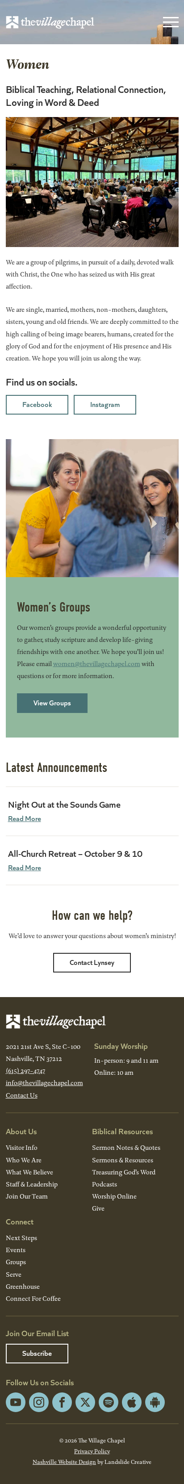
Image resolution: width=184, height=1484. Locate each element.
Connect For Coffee (33, 1298)
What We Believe (29, 1172)
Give (98, 1208)
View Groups (52, 702)
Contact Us (22, 1095)
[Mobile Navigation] (169, 22)
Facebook (37, 404)
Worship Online (114, 1196)
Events (15, 1249)
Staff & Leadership (32, 1184)
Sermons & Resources (122, 1160)
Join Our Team (27, 1196)
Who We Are (24, 1160)
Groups (16, 1261)
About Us (21, 1130)
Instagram (105, 404)
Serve (13, 1274)
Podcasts (104, 1184)
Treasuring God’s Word (123, 1172)
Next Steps (21, 1237)
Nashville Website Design (64, 1462)
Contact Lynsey (92, 962)
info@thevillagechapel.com (44, 1082)
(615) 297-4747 (25, 1070)
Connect (19, 1221)
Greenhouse (23, 1286)
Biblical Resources (122, 1130)
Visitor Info (22, 1147)
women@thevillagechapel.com (96, 663)
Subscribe (37, 1353)
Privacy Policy (92, 1451)
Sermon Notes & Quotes (126, 1147)
